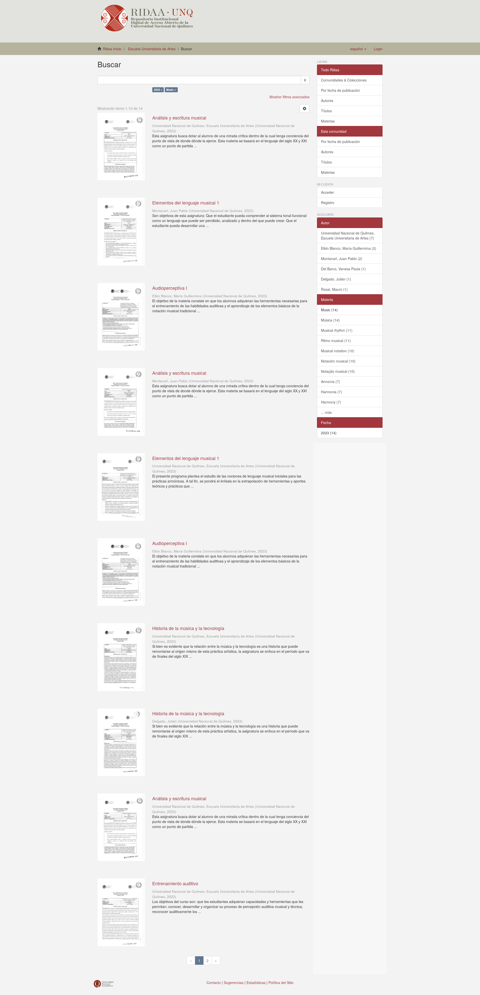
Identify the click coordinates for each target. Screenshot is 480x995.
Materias (328, 121)
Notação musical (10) (338, 371)
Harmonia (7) (331, 391)
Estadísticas (256, 982)
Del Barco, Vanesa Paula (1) (343, 268)
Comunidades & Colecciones (343, 80)
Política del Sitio (281, 982)
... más (326, 412)
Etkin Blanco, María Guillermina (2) (348, 248)
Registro (327, 202)
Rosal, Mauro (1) (334, 289)
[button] (358, 48)
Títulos (326, 110)
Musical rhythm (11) (336, 330)
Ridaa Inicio (112, 48)
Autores (327, 100)
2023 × (158, 90)
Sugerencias (234, 982)
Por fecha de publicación (340, 90)
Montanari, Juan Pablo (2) (341, 258)
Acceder (327, 192)
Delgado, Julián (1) (336, 279)
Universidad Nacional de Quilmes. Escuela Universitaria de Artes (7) (347, 235)
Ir (305, 80)
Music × (171, 90)
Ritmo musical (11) (336, 340)
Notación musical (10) (338, 361)
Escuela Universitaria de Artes (152, 48)
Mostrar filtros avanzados (290, 96)
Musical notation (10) (337, 350)
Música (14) (330, 320)
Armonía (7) (330, 381)
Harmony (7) (331, 402)
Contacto (213, 982)
